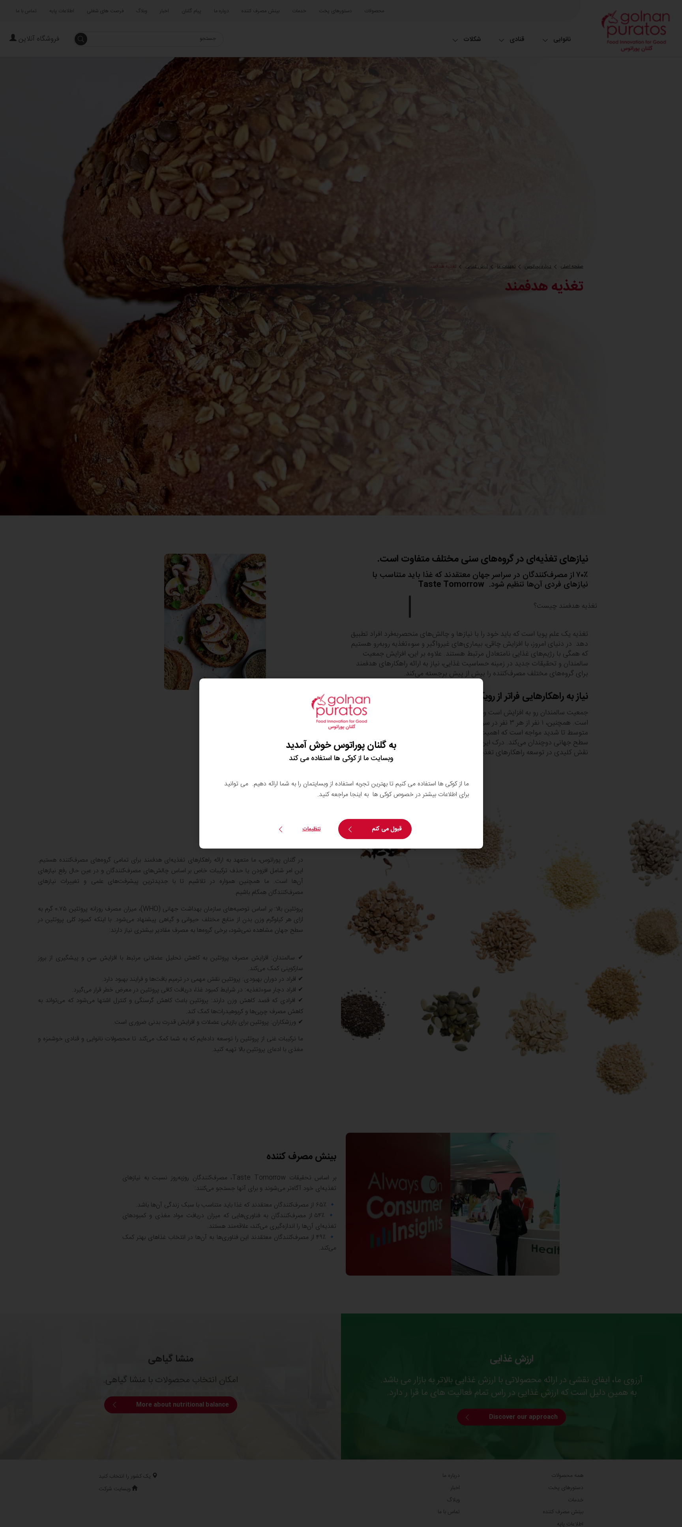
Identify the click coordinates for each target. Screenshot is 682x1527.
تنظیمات (311, 829)
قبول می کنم (387, 829)
